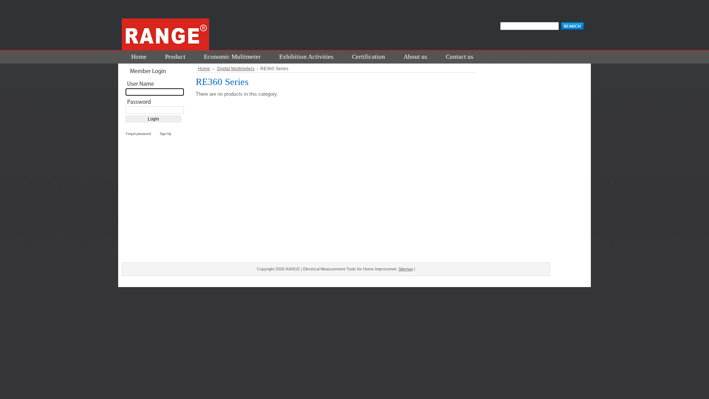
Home (204, 68)
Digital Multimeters (235, 68)
